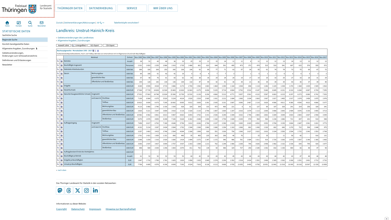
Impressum (95, 209)
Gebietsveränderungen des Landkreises (76, 37)
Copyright (61, 209)
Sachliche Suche (9, 35)
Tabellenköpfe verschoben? (126, 22)
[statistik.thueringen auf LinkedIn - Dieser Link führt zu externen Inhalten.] (96, 190)
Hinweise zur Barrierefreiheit (121, 209)
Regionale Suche (9, 39)
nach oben (62, 170)
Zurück (59, 22)
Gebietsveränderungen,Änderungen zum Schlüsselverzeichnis (19, 54)
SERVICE (127, 8)
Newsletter (7, 64)
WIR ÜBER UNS (160, 8)
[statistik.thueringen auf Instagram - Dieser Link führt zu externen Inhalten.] (87, 190)
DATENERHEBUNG (99, 8)
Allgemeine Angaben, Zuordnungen (19, 48)
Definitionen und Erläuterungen (16, 60)
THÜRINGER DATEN (68, 8)
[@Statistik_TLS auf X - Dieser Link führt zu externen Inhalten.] (78, 190)
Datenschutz (78, 209)
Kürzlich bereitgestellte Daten (15, 44)
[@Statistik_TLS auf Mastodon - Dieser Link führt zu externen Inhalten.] (60, 190)
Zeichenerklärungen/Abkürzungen (79, 22)
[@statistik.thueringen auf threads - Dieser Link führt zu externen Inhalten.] (69, 190)
